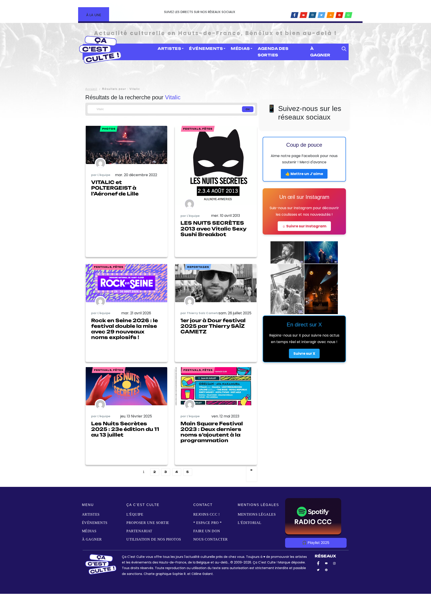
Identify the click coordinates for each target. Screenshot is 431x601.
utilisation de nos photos (153, 539)
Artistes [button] (169, 48)
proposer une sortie (147, 523)
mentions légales (257, 514)
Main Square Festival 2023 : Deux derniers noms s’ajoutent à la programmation (211, 432)
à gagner (320, 51)
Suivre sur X (304, 353)
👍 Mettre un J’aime (304, 173)
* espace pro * (207, 523)
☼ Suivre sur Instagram (304, 226)
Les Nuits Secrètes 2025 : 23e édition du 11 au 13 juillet (125, 429)
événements (95, 523)
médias (89, 531)
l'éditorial (250, 523)
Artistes (91, 514)
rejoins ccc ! (206, 514)
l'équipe (134, 514)
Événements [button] (206, 48)
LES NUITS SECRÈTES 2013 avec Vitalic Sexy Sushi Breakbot (213, 228)
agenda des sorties (273, 51)
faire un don (206, 531)
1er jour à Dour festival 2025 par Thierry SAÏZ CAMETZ (213, 326)
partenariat (139, 531)
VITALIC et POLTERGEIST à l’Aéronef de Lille (115, 187)
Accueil (91, 89)
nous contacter (210, 539)
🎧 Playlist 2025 (315, 542)
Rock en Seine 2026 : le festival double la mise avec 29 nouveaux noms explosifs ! (124, 328)
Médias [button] (240, 48)
